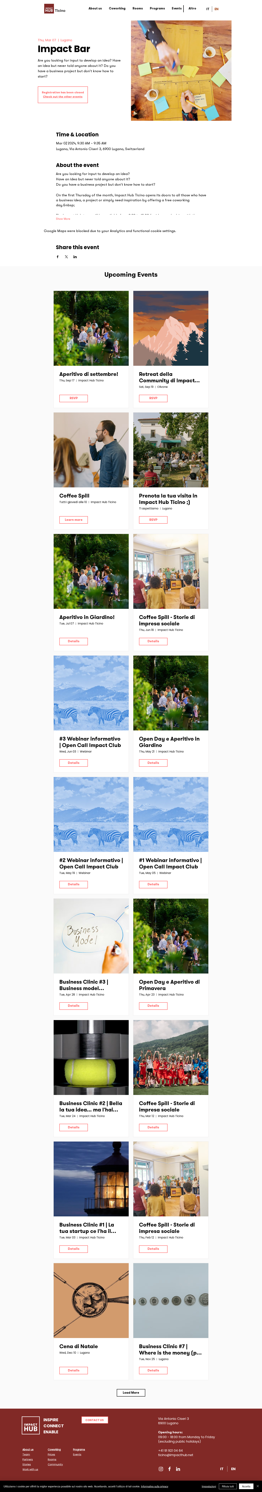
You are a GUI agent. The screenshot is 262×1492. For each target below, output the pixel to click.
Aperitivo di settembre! (88, 374)
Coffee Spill (74, 496)
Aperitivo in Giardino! (87, 617)
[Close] (258, 1486)
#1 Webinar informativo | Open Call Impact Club (170, 864)
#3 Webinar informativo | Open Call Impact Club (90, 742)
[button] (94, 1420)
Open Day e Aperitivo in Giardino (169, 742)
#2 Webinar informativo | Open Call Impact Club (91, 864)
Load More (131, 1392)
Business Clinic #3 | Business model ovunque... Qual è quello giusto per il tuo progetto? (90, 986)
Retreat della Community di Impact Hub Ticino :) (167, 378)
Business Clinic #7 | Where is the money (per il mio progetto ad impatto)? (170, 1350)
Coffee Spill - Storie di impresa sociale (167, 621)
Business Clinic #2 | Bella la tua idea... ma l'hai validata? (90, 1107)
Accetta (246, 1486)
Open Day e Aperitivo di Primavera (169, 985)
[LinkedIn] (178, 1469)
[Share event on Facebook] (57, 256)
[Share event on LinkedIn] (75, 256)
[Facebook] (169, 1469)
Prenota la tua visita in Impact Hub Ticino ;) (168, 499)
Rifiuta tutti (228, 1486)
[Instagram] (161, 1469)
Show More (63, 218)
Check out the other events (63, 97)
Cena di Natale (78, 1346)
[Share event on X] (66, 256)
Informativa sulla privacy (154, 1486)
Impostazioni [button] (209, 1486)
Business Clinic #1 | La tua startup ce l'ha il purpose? (86, 1229)
